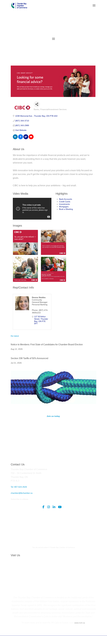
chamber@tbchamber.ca (21, 493)
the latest (15, 336)
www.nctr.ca (79, 623)
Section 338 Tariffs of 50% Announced (29, 358)
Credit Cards (64, 201)
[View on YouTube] (31, 138)
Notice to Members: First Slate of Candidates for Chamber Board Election (47, 344)
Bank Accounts (65, 199)
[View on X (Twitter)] (25, 138)
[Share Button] (37, 104)
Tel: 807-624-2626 (19, 487)
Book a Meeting (66, 209)
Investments (64, 204)
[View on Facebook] (20, 138)
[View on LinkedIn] (15, 138)
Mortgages (64, 206)
